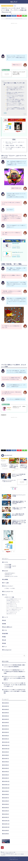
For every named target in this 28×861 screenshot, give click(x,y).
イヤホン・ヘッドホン (10, 588)
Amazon (18, 247)
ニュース (6, 617)
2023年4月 (6, 807)
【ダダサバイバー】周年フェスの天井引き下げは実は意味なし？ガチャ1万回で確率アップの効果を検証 (15, 691)
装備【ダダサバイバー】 (11, 603)
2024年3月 (6, 771)
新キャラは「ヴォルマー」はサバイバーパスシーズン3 (15, 143)
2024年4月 (6, 768)
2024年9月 (6, 752)
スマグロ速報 (8, 564)
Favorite (3, 414)
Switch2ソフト (8, 574)
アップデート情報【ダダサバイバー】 (7, 5)
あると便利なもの (8, 627)
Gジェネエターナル (8, 591)
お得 (5, 640)
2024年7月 (6, 758)
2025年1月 (6, 738)
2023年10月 (6, 788)
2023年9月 (6, 791)
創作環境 (6, 633)
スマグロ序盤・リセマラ (10, 566)
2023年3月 (6, 810)
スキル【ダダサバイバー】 (12, 604)
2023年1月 (6, 817)
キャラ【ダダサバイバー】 (12, 606)
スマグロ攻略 (8, 567)
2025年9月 (6, 722)
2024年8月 (6, 755)
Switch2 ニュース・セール (11, 576)
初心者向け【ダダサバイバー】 (13, 600)
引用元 (5, 112)
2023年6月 (6, 801)
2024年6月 (6, 761)
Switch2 (6, 570)
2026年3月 (6, 719)
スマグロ (6, 562)
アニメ (5, 646)
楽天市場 (14, 247)
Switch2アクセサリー (10, 573)
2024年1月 (6, 778)
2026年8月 (6, 703)
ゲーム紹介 (6, 582)
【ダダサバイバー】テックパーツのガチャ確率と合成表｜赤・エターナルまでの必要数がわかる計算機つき (14, 678)
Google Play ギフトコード (17, 252)
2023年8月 (6, 794)
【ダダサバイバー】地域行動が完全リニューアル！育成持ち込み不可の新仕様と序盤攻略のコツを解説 (14, 671)
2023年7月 (6, 797)
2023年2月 (6, 814)
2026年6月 (6, 709)
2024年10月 (6, 748)
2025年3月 (6, 732)
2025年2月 (6, 735)
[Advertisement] (14, 38)
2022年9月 (6, 830)
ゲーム (5, 594)
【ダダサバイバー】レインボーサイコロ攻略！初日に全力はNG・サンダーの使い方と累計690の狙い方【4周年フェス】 (15, 685)
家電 (5, 623)
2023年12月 (6, 781)
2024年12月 (6, 742)
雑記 (5, 636)
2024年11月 (6, 745)
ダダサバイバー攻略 (9, 597)
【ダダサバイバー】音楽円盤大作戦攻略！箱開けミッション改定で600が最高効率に (14, 666)
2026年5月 (6, 712)
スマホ (5, 630)
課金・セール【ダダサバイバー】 (13, 610)
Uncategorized (7, 649)
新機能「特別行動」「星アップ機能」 (14, 145)
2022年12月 (6, 820)
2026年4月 (6, 716)
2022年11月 (6, 824)
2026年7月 (6, 706)
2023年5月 (6, 804)
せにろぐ (14, 2)
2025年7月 (6, 725)
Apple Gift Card (15, 243)
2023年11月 (6, 784)
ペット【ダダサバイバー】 (12, 612)
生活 (5, 620)
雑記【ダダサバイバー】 (11, 613)
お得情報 (6, 579)
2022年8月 (6, 833)
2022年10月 (6, 827)
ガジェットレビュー (8, 586)
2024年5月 (6, 765)
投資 (5, 643)
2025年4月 (6, 729)
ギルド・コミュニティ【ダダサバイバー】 (15, 607)
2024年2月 (6, 774)
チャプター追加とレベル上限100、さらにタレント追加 (15, 148)
